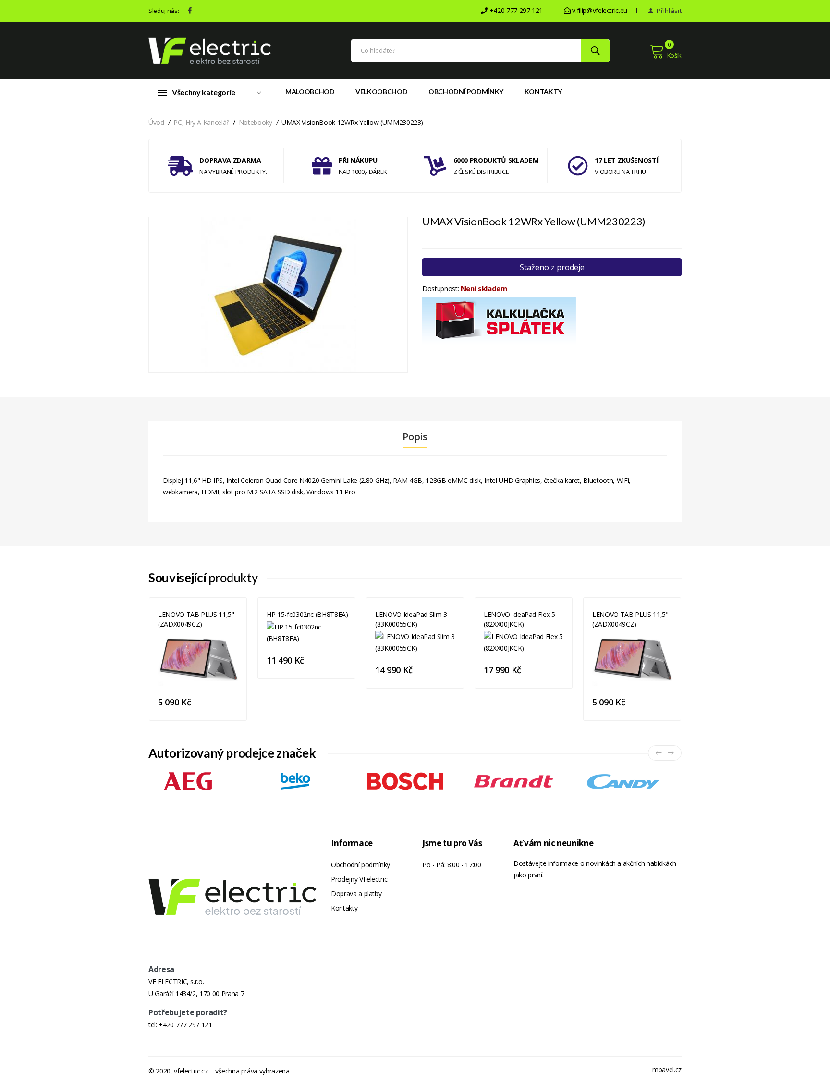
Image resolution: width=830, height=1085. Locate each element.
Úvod (156, 122)
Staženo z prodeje (552, 267)
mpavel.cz (667, 1069)
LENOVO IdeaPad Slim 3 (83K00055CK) (411, 619)
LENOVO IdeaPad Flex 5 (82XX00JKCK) (519, 619)
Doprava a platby (356, 893)
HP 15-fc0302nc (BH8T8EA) (307, 614)
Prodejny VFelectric (359, 879)
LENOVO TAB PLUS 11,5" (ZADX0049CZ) (196, 619)
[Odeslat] (595, 50)
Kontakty (543, 91)
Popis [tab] (415, 437)
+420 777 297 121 (185, 1024)
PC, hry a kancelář (201, 122)
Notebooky (255, 122)
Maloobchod (310, 91)
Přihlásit (668, 10)
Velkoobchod (381, 91)
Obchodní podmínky (465, 91)
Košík (674, 55)
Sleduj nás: (163, 10)
